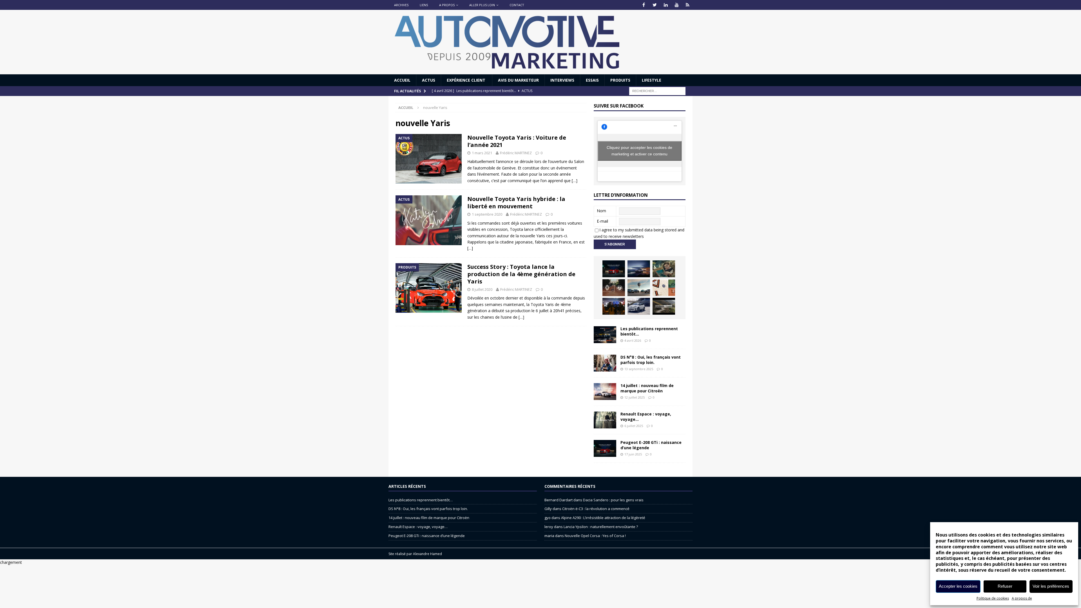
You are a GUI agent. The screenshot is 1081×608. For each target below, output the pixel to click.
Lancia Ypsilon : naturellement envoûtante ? (601, 526)
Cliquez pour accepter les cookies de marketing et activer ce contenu (639, 150)
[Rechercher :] (657, 90)
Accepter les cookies (958, 586)
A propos (447, 5)
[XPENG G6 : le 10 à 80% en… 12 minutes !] (638, 268)
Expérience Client (466, 80)
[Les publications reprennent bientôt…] (605, 334)
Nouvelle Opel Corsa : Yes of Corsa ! (595, 535)
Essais (592, 80)
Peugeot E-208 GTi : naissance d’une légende (651, 445)
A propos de (1022, 598)
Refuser (1005, 586)
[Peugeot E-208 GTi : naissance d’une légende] (613, 268)
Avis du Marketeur (518, 80)
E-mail (602, 221)
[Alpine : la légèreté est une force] (664, 268)
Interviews (562, 80)
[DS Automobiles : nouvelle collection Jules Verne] (638, 287)
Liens (424, 5)
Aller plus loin (482, 5)
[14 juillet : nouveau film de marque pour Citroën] (605, 391)
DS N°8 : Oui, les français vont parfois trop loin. (650, 359)
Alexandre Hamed (427, 553)
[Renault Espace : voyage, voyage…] (605, 420)
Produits (620, 80)
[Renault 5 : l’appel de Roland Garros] (638, 306)
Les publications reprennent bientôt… (649, 331)
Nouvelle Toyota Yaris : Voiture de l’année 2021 (516, 141)
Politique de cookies (993, 598)
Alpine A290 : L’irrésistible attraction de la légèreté (603, 517)
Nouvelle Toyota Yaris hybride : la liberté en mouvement (516, 202)
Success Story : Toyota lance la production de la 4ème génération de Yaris (521, 274)
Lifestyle (651, 80)
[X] (655, 5)
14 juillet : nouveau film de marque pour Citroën (647, 388)
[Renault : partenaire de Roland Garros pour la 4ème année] (664, 287)
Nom (601, 210)
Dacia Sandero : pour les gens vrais (613, 499)
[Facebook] (644, 5)
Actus (428, 80)
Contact (517, 5)
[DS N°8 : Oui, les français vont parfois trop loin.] (605, 363)
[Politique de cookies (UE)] (688, 5)
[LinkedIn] (666, 5)
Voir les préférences (1051, 586)
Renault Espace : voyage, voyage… (645, 416)
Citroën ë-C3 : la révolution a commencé (595, 508)
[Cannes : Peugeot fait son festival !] (613, 306)
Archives (401, 5)
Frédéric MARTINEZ (516, 152)
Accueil (402, 80)
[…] (574, 180)
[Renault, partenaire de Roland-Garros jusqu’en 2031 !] (613, 287)
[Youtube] (677, 5)
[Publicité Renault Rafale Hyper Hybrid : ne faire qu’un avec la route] (664, 306)
